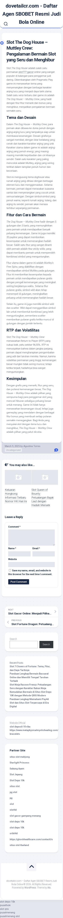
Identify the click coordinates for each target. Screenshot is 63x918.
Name (12, 548)
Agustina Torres (31, 446)
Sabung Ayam (17, 768)
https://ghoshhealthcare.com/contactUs (31, 839)
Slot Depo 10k (17, 780)
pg (11, 798)
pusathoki (5, 905)
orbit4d (14, 833)
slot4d (13, 810)
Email (36, 548)
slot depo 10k (17, 821)
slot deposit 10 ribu (20, 726)
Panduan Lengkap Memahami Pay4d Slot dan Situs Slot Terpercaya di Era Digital (29, 703)
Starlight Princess (19, 762)
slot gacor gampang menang (25, 815)
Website (12, 559)
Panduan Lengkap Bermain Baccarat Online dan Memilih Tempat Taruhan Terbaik (29, 677)
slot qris (4, 909)
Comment (14, 526)
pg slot (13, 792)
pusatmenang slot (10, 916)
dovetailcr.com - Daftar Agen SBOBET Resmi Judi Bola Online (31, 14)
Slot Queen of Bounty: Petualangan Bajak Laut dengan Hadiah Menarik (43, 497)
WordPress (30, 887)
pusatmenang (7, 912)
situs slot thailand (19, 845)
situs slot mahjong (20, 757)
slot (12, 804)
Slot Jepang (16, 774)
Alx (49, 887)
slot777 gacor (26, 72)
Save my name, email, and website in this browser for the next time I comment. (30, 572)
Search (13, 639)
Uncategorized (13, 450)
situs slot (15, 786)
